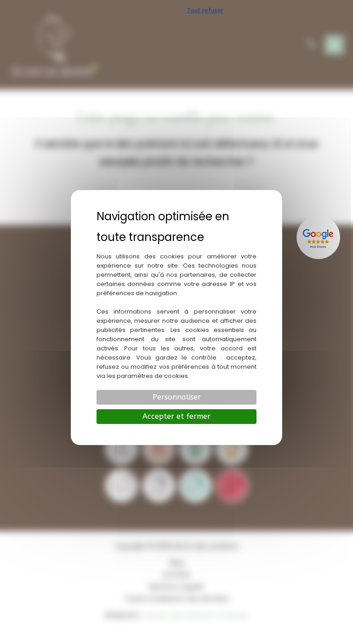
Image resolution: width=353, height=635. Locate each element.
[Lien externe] (319, 237)
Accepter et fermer (176, 416)
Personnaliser (177, 397)
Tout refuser (205, 10)
